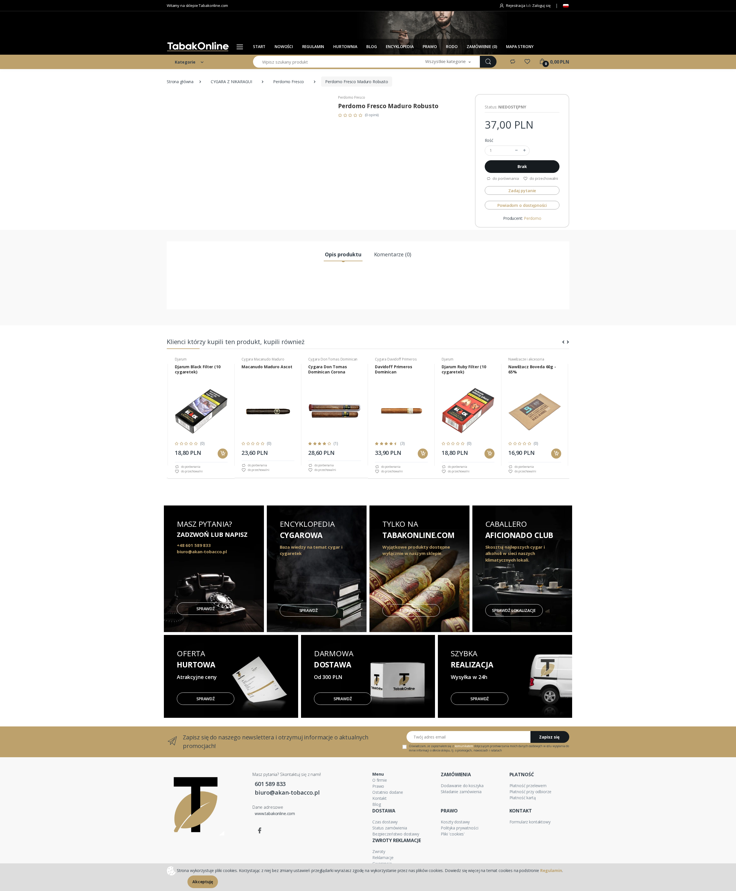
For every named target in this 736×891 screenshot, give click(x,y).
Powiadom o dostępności (522, 205)
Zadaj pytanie (522, 190)
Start (259, 46)
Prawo (430, 46)
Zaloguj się (541, 5)
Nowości (284, 46)
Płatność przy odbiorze (530, 791)
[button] (448, 62)
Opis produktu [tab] (343, 254)
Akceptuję (202, 881)
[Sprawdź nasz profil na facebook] (259, 830)
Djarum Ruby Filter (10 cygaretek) (464, 369)
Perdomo (532, 218)
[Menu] (239, 46)
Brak (522, 166)
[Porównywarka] (512, 61)
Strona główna (180, 81)
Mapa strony (519, 46)
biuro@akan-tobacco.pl (287, 792)
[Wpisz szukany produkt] (488, 62)
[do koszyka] (223, 454)
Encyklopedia (399, 46)
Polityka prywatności (459, 828)
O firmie (379, 780)
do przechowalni (543, 178)
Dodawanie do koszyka (462, 785)
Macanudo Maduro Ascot (266, 366)
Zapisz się (549, 737)
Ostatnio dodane (387, 792)
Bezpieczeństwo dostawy (395, 834)
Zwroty (378, 851)
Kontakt (379, 798)
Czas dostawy (385, 822)
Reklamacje (383, 857)
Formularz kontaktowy (530, 822)
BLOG (371, 46)
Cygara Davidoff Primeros (396, 359)
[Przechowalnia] (527, 61)
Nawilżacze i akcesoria (526, 359)
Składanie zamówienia (461, 791)
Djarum (181, 359)
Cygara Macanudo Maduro (262, 359)
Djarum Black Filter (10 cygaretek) (198, 369)
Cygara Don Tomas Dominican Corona (327, 369)
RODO (451, 46)
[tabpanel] (201, 415)
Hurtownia (345, 46)
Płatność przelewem (528, 785)
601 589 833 (270, 784)
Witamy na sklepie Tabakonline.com (197, 5)
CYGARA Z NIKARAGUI (231, 81)
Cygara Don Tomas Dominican (332, 359)
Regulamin (313, 46)
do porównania (505, 178)
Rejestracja (515, 5)
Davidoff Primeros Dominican (393, 369)
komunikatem (464, 746)
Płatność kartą (522, 797)
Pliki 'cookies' (453, 834)
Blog (376, 804)
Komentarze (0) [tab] (392, 254)
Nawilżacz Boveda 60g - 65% (532, 369)
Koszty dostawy (455, 822)
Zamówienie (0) (482, 46)
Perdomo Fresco (288, 81)
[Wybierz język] (566, 5)
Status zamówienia (389, 828)
